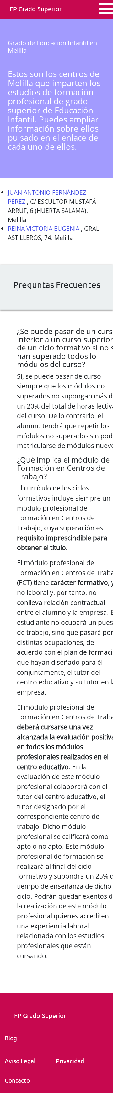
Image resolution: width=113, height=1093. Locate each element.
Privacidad (70, 1060)
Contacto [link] (17, 1080)
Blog (11, 1038)
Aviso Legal (20, 1060)
